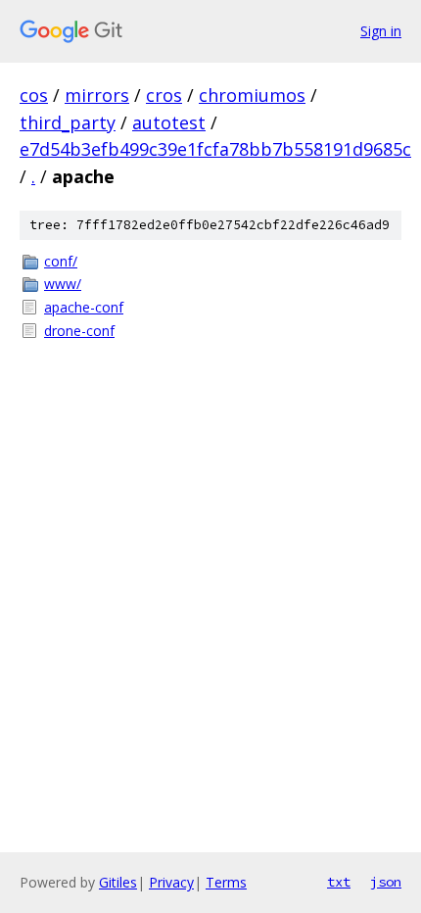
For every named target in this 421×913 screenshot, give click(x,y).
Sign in (380, 31)
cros (164, 95)
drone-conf (79, 330)
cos (34, 95)
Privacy (171, 882)
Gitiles (118, 882)
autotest (169, 122)
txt (339, 881)
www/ (62, 283)
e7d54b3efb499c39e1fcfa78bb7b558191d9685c (215, 149)
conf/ (60, 261)
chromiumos (252, 95)
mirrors (97, 95)
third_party (68, 122)
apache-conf (83, 307)
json (385, 881)
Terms (226, 882)
